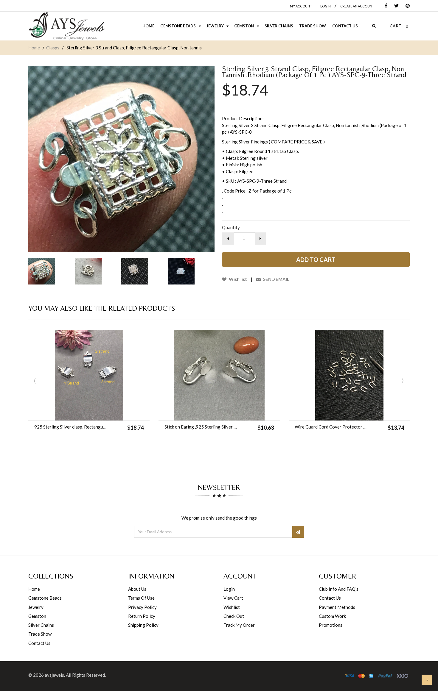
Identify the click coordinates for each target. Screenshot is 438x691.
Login (229, 589)
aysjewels (54, 675)
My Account (301, 6)
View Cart (233, 598)
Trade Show (40, 634)
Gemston (37, 616)
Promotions (330, 625)
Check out (233, 616)
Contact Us (39, 643)
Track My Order (239, 625)
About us (137, 589)
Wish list (237, 279)
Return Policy (141, 616)
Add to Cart (316, 259)
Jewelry (36, 607)
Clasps (52, 47)
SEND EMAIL (275, 279)
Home (34, 47)
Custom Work (332, 616)
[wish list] (104, 413)
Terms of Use (141, 598)
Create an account (357, 6)
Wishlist (231, 607)
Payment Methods (337, 607)
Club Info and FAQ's (338, 589)
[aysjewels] (66, 26)
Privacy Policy (142, 607)
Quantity (231, 227)
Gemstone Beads (45, 598)
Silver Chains (41, 625)
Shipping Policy (143, 625)
